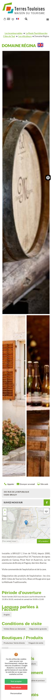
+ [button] (5, 510)
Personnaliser (16, 693)
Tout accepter (16, 681)
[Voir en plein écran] (5, 518)
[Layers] (46, 511)
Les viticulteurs (25, 36)
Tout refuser (16, 687)
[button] (19, 18)
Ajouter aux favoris (13, 19)
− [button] (5, 513)
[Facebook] (47, 502)
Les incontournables (13, 33)
